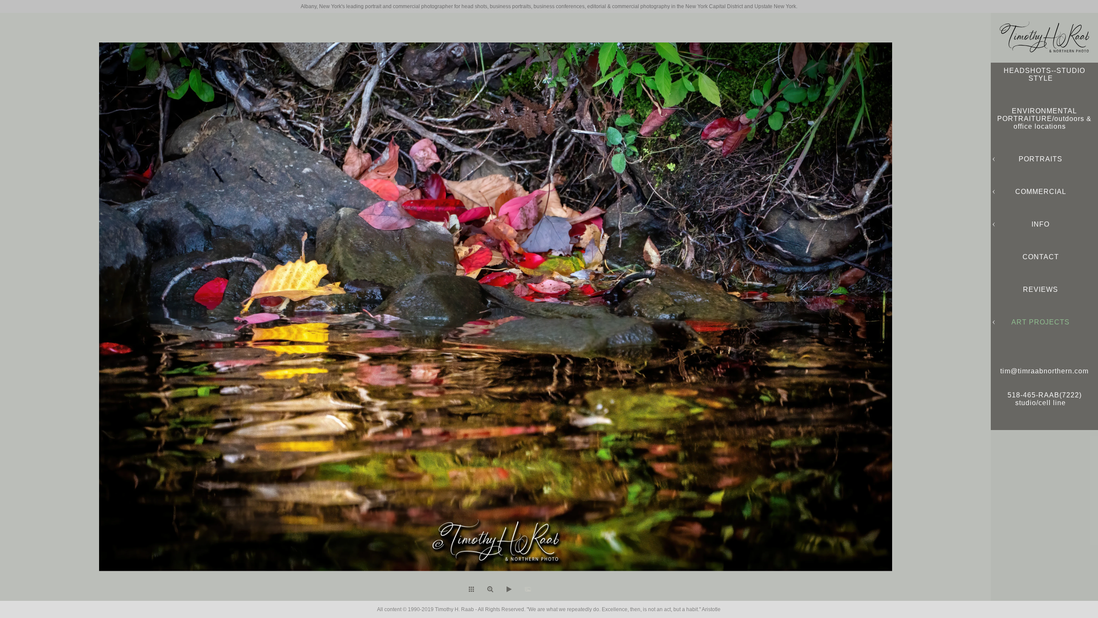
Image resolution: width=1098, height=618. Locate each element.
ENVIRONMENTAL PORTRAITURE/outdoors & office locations (1044, 118)
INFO (1041, 224)
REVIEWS (1040, 289)
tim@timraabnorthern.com (1044, 371)
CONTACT (1041, 257)
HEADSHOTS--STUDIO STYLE (1044, 74)
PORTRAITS (1040, 159)
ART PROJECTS (1040, 322)
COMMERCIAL (1040, 191)
